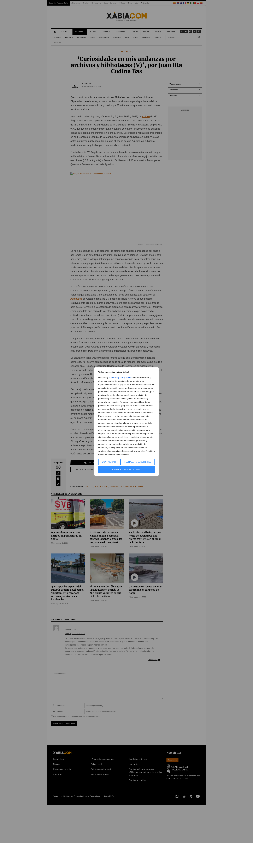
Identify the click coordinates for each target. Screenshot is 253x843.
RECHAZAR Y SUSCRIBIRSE (137, 462)
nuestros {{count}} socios (120, 377)
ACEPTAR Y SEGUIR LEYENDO (126, 469)
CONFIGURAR (109, 462)
